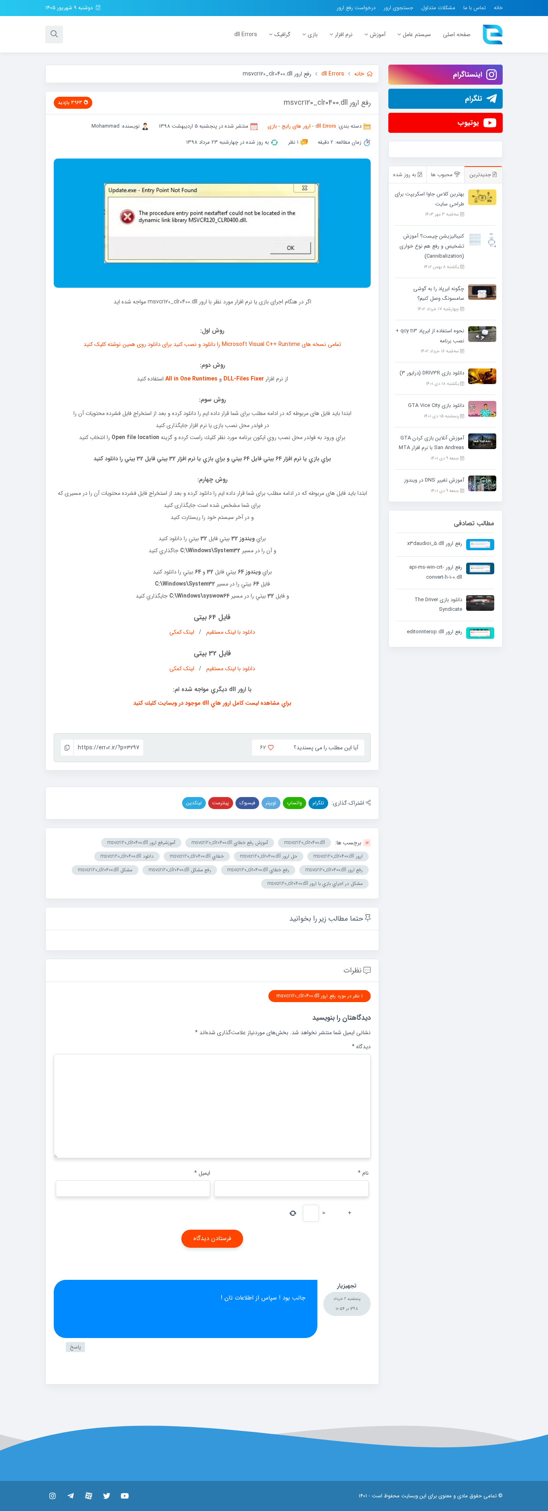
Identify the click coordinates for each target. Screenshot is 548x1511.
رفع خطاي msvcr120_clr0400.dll (258, 870)
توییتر (271, 803)
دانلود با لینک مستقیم (230, 632)
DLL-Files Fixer (243, 378)
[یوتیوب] (125, 1496)
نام (363, 1173)
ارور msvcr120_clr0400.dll (338, 856)
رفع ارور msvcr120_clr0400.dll (334, 870)
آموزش (378, 34)
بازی (313, 34)
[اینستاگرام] (52, 1496)
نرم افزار (344, 34)
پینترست (220, 803)
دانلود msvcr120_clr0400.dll (127, 856)
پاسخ (75, 1347)
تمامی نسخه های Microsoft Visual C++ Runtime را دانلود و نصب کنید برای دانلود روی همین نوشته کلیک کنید (212, 344)
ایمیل (202, 1173)
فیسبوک (247, 803)
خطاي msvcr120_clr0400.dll (197, 856)
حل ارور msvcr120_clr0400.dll (268, 856)
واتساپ (294, 803)
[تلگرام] (70, 1496)
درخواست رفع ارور (356, 8)
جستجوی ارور (398, 8)
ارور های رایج (296, 126)
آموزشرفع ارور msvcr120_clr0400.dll (141, 842)
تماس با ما (474, 8)
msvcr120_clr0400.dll (304, 842)
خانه (498, 8)
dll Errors (245, 34)
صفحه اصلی (457, 34)
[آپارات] (88, 1496)
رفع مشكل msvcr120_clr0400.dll (179, 870)
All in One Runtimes (191, 378)
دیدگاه (361, 1046)
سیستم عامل (417, 34)
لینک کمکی (181, 632)
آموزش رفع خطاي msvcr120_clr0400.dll (229, 842)
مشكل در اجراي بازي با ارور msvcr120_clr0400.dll (315, 883)
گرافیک (282, 34)
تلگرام (318, 803)
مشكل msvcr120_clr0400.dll (105, 870)
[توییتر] (106, 1496)
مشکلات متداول (438, 8)
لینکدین (194, 803)
